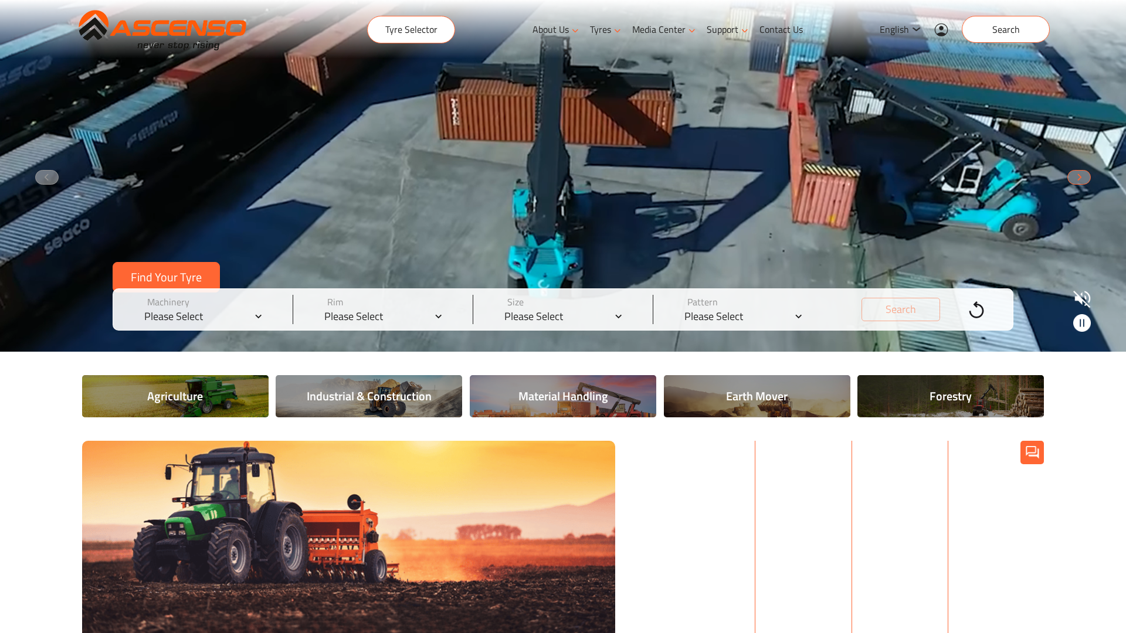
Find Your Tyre (166, 277)
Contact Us (781, 29)
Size (515, 302)
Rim (335, 302)
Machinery (168, 302)
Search (1006, 29)
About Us (551, 29)
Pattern (702, 302)
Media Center (659, 29)
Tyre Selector (411, 29)
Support (722, 29)
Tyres (600, 29)
